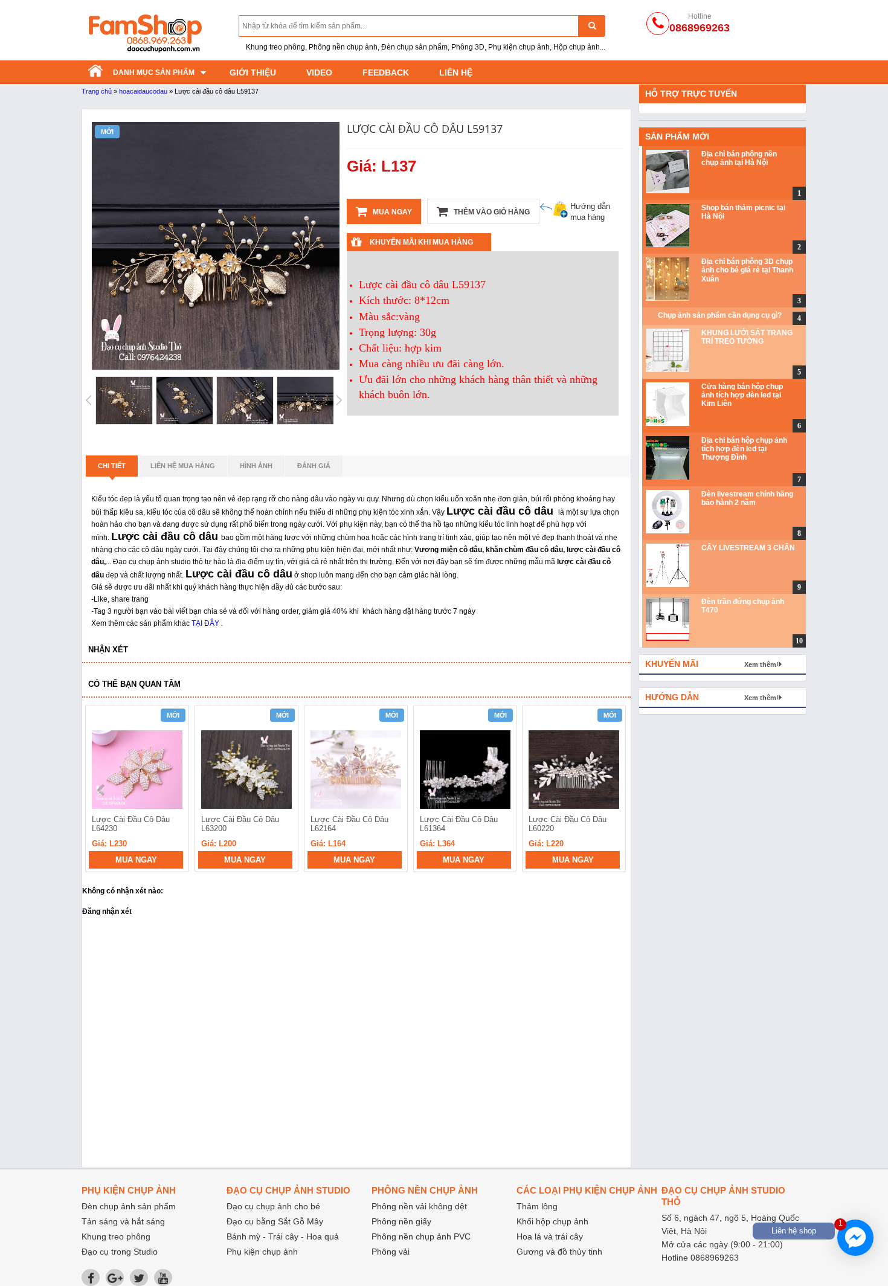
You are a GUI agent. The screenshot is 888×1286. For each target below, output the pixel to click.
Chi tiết (112, 465)
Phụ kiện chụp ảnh (262, 1251)
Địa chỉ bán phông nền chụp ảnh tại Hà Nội (739, 158)
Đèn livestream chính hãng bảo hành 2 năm (747, 498)
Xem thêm (760, 664)
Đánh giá (313, 465)
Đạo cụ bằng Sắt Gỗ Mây (275, 1221)
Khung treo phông (116, 1236)
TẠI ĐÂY (205, 623)
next (611, 790)
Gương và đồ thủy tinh (559, 1251)
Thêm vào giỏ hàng (491, 212)
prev (101, 790)
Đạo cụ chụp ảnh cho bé (273, 1206)
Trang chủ (97, 91)
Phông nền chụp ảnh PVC (421, 1236)
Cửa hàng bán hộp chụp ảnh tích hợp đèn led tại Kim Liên (742, 395)
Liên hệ (455, 72)
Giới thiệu (253, 72)
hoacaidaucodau (143, 91)
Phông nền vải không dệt (419, 1206)
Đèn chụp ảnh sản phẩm (129, 1206)
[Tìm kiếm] (591, 25)
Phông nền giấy (401, 1221)
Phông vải (391, 1251)
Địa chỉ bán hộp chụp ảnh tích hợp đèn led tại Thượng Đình (744, 449)
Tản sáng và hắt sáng (123, 1221)
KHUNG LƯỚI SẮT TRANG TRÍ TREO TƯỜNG (747, 337)
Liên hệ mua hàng (182, 465)
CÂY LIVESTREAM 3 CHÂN (748, 548)
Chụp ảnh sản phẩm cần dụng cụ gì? (720, 315)
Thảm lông (537, 1206)
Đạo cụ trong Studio (120, 1251)
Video (319, 72)
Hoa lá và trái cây (549, 1236)
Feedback (385, 72)
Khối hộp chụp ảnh (552, 1221)
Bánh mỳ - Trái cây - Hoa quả (283, 1236)
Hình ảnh (256, 465)
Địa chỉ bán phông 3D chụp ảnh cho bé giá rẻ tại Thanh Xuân (747, 270)
